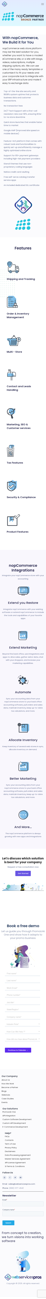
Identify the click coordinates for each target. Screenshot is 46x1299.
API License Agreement (15, 1162)
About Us (6, 1080)
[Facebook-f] (10, 1178)
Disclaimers (10, 1151)
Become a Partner (10, 1087)
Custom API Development (14, 1123)
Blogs (4, 1091)
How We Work (8, 1083)
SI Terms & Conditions (15, 1166)
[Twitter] (15, 1178)
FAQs (7, 1136)
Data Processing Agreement (18, 1155)
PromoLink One (9, 1112)
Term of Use (10, 1144)
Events (5, 1102)
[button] (23, 873)
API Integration (8, 1115)
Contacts (9, 1140)
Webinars (6, 1095)
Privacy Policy (11, 1147)
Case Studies (8, 1098)
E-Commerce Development (15, 1127)
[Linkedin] (4, 1178)
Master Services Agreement (17, 1159)
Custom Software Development (17, 1119)
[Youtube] (21, 1178)
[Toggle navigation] (42, 4)
